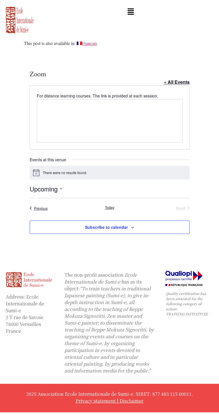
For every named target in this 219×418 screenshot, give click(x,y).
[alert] (110, 173)
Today (109, 207)
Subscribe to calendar (106, 227)
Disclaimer (131, 400)
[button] (131, 12)
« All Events (177, 82)
